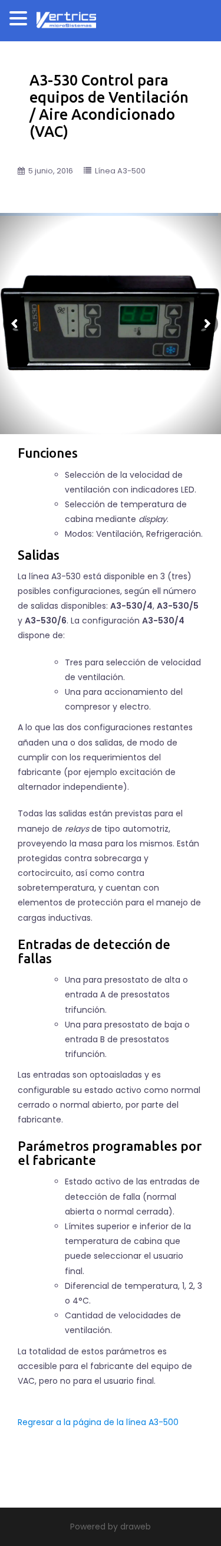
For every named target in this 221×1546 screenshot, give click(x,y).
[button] (20, 20)
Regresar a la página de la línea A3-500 (98, 1422)
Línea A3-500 (120, 170)
